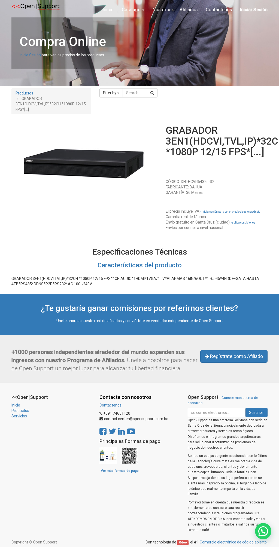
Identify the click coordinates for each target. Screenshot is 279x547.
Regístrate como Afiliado (236, 356)
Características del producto (140, 265)
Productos (24, 93)
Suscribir (256, 412)
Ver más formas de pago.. (120, 471)
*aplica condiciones (243, 222)
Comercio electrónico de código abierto (233, 542)
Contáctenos (110, 405)
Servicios (19, 416)
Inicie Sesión (30, 55)
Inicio (15, 405)
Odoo (183, 542)
